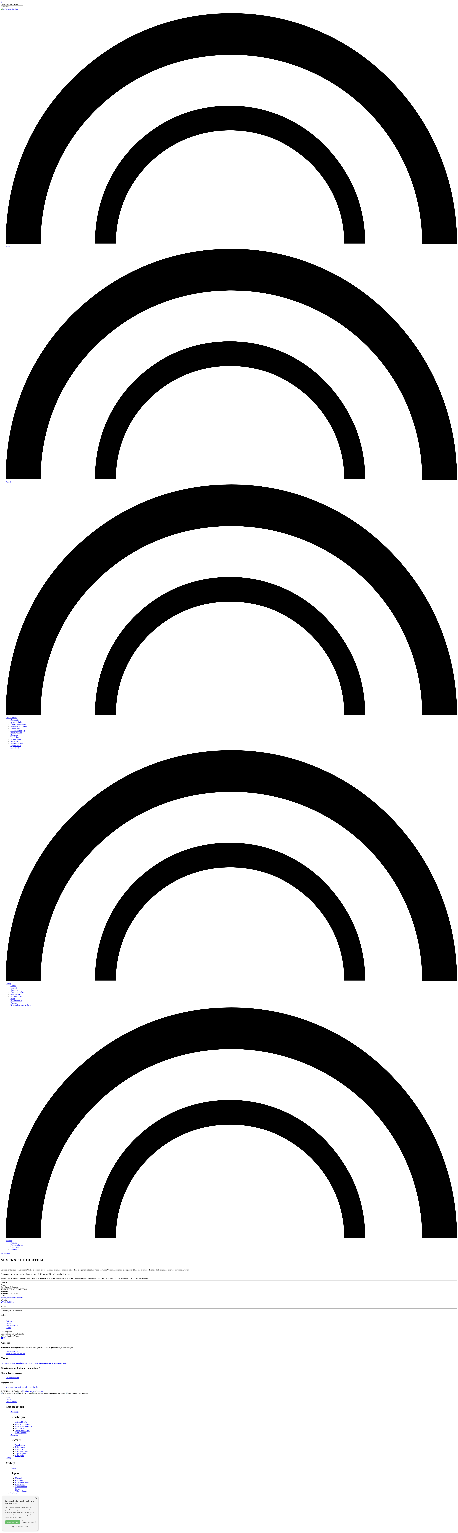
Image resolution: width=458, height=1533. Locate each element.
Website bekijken (7, 1302)
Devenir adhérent (12, 1378)
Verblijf (8, 984)
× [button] (36, 1498)
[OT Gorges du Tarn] (9, 9)
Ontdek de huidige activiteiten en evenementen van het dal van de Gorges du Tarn (34, 1363)
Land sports (14, 748)
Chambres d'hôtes (17, 992)
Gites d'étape (15, 994)
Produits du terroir (17, 1247)
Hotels (12, 999)
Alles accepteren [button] (12, 1522)
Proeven (9, 1241)
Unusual (13, 988)
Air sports (14, 741)
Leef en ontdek (11, 718)
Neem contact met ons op (15, 1354)
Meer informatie (12, 1325)
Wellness (13, 1003)
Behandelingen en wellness (20, 1005)
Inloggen (39, 1391)
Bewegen (14, 735)
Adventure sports (16, 743)
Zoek (9, 1328)
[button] (20, 1526)
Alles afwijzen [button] (28, 1522)
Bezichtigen (14, 720)
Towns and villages (17, 731)
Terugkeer (6, 1253)
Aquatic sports (15, 746)
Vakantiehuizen (16, 996)
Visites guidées (16, 733)
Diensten (9, 1323)
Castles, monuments (18, 724)
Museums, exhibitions (18, 726)
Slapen (13, 986)
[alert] (20, 1513)
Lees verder (18, 1517)
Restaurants (14, 1249)
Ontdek (8, 482)
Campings (14, 990)
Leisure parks (15, 739)
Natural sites (15, 728)
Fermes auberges (16, 1245)
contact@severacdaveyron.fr (11, 1298)
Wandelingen (15, 737)
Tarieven (9, 1321)
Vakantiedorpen (16, 1001)
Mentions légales (28, 1391)
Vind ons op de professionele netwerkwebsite (23, 1387)
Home (8, 246)
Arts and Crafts (16, 722)
